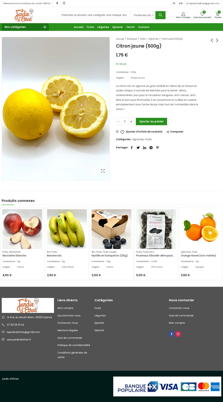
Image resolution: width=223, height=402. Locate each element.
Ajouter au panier (151, 121)
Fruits (142, 38)
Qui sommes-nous (68, 315)
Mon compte (65, 308)
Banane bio (54, 255)
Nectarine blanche (14, 255)
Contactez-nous (67, 323)
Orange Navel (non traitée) (198, 255)
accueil (120, 38)
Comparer (176, 131)
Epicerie (99, 323)
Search (160, 15)
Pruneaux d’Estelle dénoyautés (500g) (161, 255)
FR (174, 3)
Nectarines (15, 251)
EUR (181, 3)
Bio (48, 251)
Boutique (132, 38)
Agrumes (153, 38)
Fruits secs (148, 251)
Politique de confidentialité (73, 345)
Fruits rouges (110, 251)
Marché (99, 330)
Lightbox (103, 171)
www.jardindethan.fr (19, 339)
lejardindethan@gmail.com (23, 332)
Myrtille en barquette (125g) (110, 255)
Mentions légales (67, 330)
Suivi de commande (69, 338)
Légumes (100, 315)
